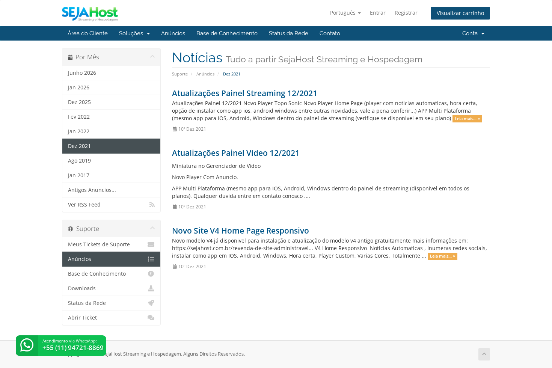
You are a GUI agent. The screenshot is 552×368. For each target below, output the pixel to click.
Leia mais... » (467, 118)
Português (343, 12)
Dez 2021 (79, 146)
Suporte (180, 74)
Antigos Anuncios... (92, 190)
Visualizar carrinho (460, 13)
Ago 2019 (79, 160)
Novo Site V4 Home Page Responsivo (240, 230)
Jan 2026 (78, 87)
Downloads (82, 288)
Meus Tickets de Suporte (99, 244)
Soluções (132, 33)
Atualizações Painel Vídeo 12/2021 (236, 153)
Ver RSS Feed (84, 204)
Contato (330, 33)
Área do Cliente (88, 33)
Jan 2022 (78, 131)
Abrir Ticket (82, 317)
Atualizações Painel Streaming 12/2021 (244, 93)
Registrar (406, 12)
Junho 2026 (82, 72)
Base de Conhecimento (227, 33)
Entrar (378, 12)
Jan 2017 (78, 175)
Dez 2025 (79, 102)
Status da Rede (288, 33)
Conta (471, 33)
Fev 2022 (79, 116)
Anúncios (173, 33)
